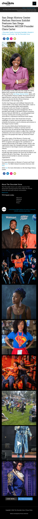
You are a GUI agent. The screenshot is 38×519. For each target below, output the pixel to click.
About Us (19, 198)
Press (18, 203)
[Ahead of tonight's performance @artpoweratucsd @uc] (19, 302)
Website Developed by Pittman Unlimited (19, 513)
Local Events (10, 34)
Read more (5, 192)
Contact (18, 201)
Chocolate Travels (8, 32)
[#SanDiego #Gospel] (19, 443)
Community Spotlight (20, 32)
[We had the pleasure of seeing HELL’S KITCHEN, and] (19, 266)
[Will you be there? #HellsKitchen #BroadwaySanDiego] (19, 372)
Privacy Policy (29, 510)
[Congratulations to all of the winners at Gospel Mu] (19, 231)
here (6, 164)
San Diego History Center (20, 94)
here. (3, 165)
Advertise (19, 199)
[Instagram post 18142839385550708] (19, 478)
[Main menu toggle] (34, 3)
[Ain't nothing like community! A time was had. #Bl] (19, 408)
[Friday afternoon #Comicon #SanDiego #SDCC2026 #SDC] (19, 337)
